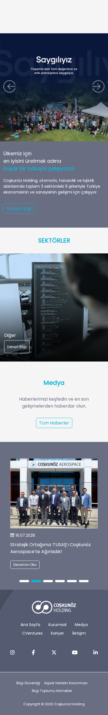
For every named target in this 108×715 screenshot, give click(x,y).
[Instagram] (12, 652)
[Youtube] (74, 652)
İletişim (79, 633)
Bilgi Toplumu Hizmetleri (52, 690)
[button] (11, 87)
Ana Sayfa (30, 624)
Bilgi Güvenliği (28, 683)
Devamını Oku (25, 564)
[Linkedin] (95, 652)
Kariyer (57, 633)
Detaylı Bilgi (18, 208)
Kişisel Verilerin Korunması (66, 683)
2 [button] (36, 581)
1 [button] (24, 581)
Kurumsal (57, 624)
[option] (54, 307)
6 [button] (84, 581)
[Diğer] (54, 307)
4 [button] (59, 581)
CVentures (32, 633)
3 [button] (48, 581)
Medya (81, 624)
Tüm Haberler (54, 423)
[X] (54, 652)
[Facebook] (33, 652)
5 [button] (72, 581)
